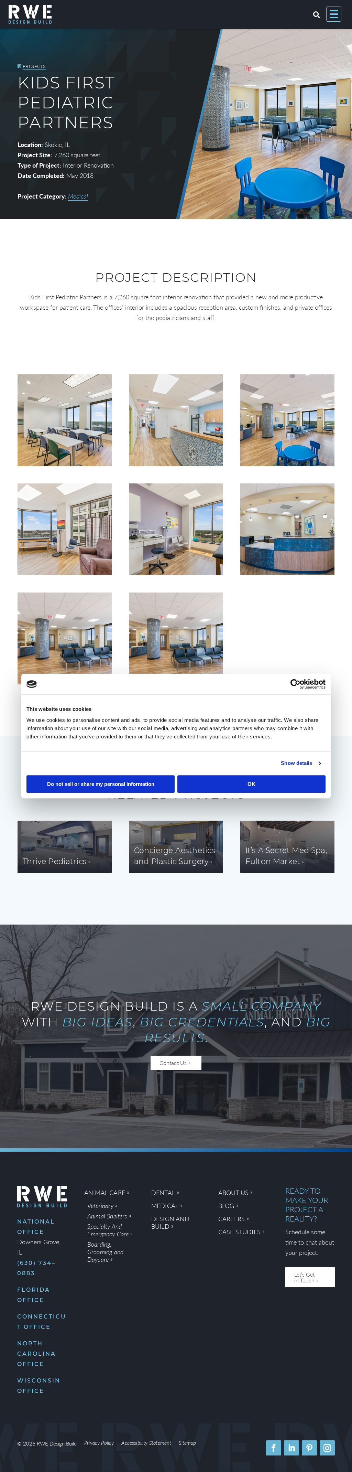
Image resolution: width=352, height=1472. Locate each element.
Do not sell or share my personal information (100, 784)
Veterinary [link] (100, 1205)
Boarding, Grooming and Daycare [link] (105, 1251)
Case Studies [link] (239, 1232)
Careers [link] (231, 1219)
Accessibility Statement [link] (146, 1443)
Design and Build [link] (170, 1222)
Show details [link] (296, 763)
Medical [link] (78, 196)
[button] (273, 1447)
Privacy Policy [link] (99, 1443)
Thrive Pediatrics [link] (55, 862)
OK (251, 784)
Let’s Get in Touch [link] (304, 1277)
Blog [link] (226, 1206)
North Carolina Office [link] (36, 1354)
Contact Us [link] (173, 1063)
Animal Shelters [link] (107, 1216)
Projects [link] (34, 66)
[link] (295, 684)
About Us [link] (233, 1193)
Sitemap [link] (187, 1443)
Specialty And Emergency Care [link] (108, 1230)
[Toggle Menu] (333, 14)
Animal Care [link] (104, 1193)
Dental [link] (163, 1193)
